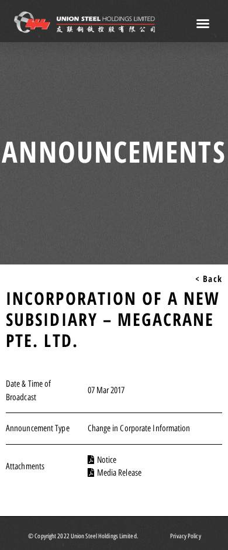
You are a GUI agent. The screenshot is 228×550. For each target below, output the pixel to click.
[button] (203, 23)
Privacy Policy (185, 536)
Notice (107, 460)
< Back (208, 278)
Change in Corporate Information (139, 428)
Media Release (119, 473)
